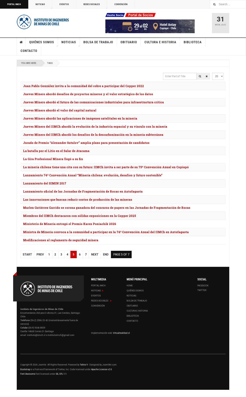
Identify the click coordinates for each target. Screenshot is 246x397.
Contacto (29, 51)
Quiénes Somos (41, 42)
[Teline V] (43, 21)
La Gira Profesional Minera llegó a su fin (53, 159)
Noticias (40, 4)
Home (21, 42)
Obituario (128, 42)
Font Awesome (27, 374)
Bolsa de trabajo (98, 42)
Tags (50, 63)
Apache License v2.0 (101, 369)
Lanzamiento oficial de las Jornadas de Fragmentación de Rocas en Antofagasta (83, 191)
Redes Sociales (91, 4)
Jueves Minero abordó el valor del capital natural (59, 110)
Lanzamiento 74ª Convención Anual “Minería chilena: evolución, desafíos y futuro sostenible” (92, 175)
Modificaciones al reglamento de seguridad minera (60, 240)
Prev (40, 254)
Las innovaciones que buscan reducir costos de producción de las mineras (77, 199)
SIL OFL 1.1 (61, 374)
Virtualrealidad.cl (121, 333)
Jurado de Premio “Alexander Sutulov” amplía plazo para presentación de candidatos (86, 143)
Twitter (201, 290)
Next (95, 254)
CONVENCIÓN (121, 4)
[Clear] (206, 76)
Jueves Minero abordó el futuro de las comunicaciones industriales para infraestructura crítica (93, 102)
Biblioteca (193, 42)
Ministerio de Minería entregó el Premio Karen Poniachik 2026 (69, 224)
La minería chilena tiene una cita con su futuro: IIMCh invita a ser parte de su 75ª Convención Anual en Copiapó (106, 167)
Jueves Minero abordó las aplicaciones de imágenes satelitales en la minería (80, 118)
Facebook (202, 285)
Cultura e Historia (160, 42)
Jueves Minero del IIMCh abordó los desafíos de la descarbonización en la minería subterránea (93, 134)
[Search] (199, 76)
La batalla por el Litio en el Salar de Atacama (56, 151)
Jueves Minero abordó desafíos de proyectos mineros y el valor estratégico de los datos (88, 94)
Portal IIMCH (14, 4)
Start (27, 254)
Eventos (64, 4)
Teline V (84, 364)
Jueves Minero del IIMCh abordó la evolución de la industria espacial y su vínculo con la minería (95, 126)
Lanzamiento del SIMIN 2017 (44, 183)
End (106, 254)
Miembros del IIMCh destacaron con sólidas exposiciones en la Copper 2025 (79, 216)
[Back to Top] (3, 393)
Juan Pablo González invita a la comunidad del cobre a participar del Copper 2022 (83, 86)
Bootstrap (25, 369)
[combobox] (228, 4)
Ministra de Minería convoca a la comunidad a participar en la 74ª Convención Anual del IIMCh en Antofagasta (106, 232)
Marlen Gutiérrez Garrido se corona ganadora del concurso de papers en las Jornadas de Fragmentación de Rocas (106, 207)
